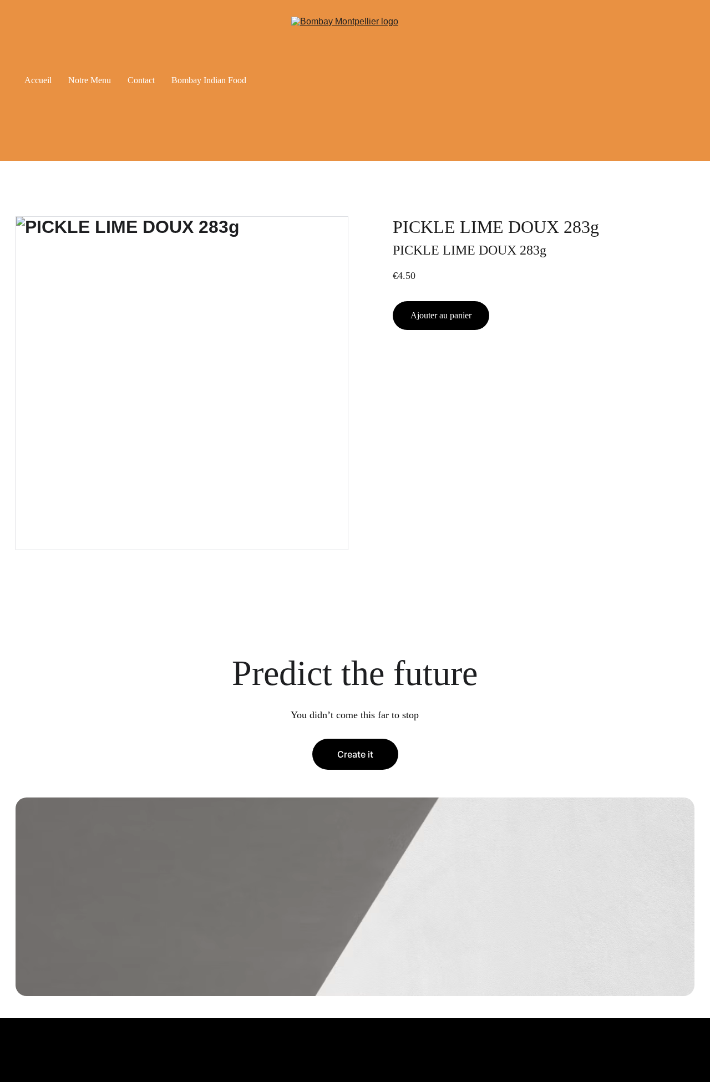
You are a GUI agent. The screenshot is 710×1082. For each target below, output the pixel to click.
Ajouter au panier (440, 315)
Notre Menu (89, 80)
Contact (141, 80)
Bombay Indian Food (208, 80)
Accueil (38, 80)
